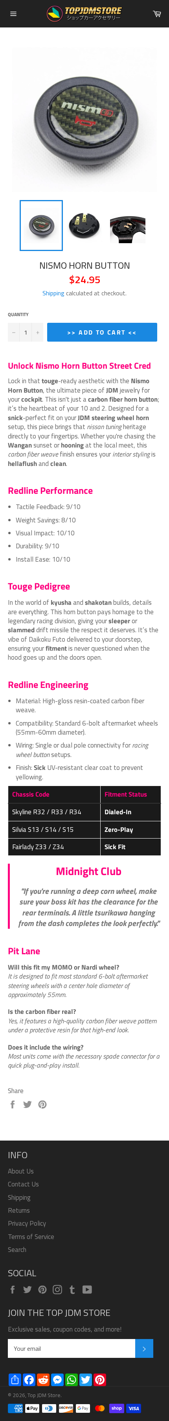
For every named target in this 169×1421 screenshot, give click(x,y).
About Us (21, 1171)
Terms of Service (31, 1237)
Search (17, 1250)
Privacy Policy (27, 1223)
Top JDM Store (44, 1395)
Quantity (18, 314)
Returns (19, 1210)
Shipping (53, 293)
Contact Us (23, 1184)
